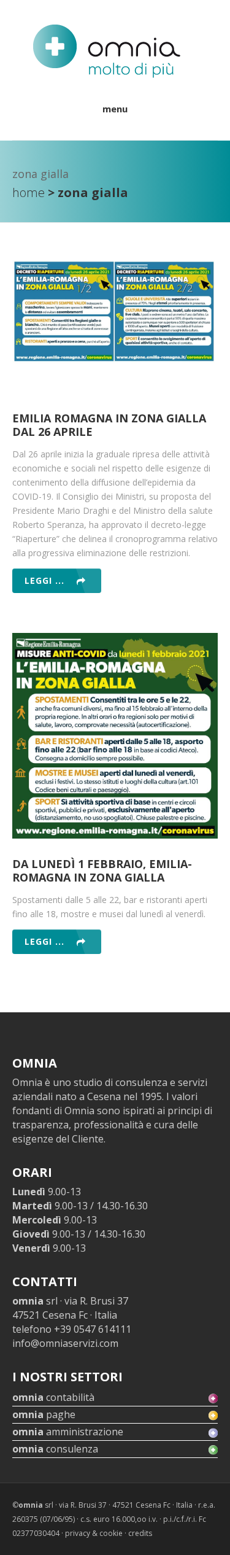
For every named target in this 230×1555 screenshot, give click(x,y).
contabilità (53, 1397)
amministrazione (67, 1431)
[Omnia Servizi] (106, 51)
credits (140, 1533)
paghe (43, 1414)
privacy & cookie (94, 1533)
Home (28, 192)
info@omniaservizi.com (65, 1343)
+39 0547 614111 (92, 1329)
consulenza (55, 1449)
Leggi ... (44, 580)
